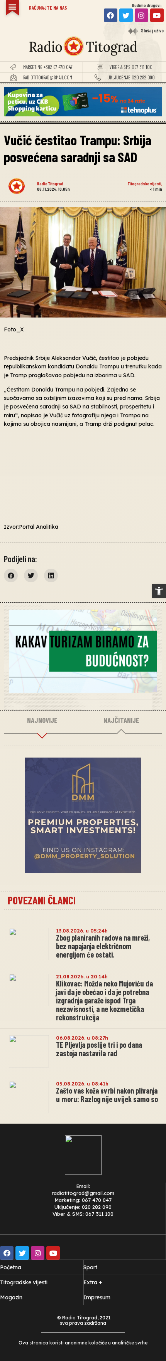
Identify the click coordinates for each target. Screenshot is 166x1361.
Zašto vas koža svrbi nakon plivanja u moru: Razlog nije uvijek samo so (107, 1095)
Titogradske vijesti (144, 183)
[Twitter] (126, 15)
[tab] (42, 720)
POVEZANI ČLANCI (42, 900)
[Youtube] (157, 15)
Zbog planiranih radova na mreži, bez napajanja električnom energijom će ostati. (103, 946)
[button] (159, 591)
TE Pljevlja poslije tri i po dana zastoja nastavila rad (99, 1049)
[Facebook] (110, 15)
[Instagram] (141, 15)
